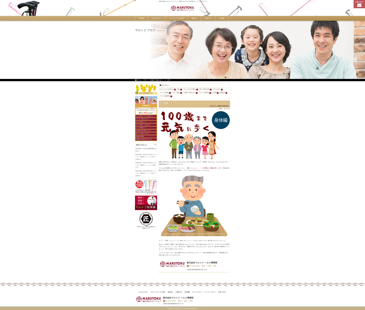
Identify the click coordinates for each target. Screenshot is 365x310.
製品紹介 (170, 292)
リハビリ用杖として (141, 127)
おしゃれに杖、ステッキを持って (144, 116)
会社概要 (187, 292)
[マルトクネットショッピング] (146, 193)
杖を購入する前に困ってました (144, 139)
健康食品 (223, 92)
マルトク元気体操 (205, 92)
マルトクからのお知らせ (168, 89)
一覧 (155, 144)
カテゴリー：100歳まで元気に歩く (219, 106)
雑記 (179, 89)
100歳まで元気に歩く (190, 92)
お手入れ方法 (217, 89)
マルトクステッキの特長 (158, 292)
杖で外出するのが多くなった (143, 130)
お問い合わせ (222, 292)
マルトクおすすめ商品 (190, 89)
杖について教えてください (142, 133)
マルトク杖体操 (165, 92)
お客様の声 (178, 292)
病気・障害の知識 (205, 89)
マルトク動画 (176, 92)
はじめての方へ (143, 292)
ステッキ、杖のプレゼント (142, 119)
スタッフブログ (196, 292)
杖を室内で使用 (140, 136)
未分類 (215, 92)
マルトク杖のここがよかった (143, 124)
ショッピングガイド (210, 292)
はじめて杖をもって (141, 121)
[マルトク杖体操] (146, 209)
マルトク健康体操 (165, 96)
